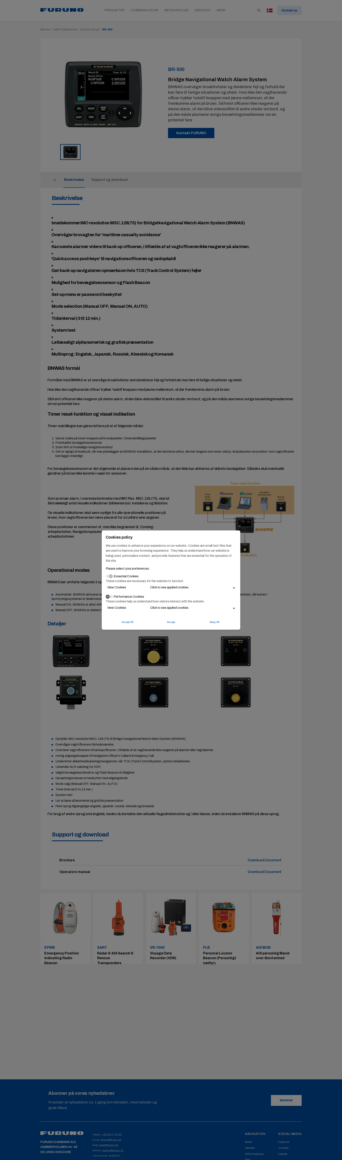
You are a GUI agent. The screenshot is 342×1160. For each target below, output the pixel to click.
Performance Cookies (129, 596)
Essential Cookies (126, 576)
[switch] (109, 596)
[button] (171, 587)
